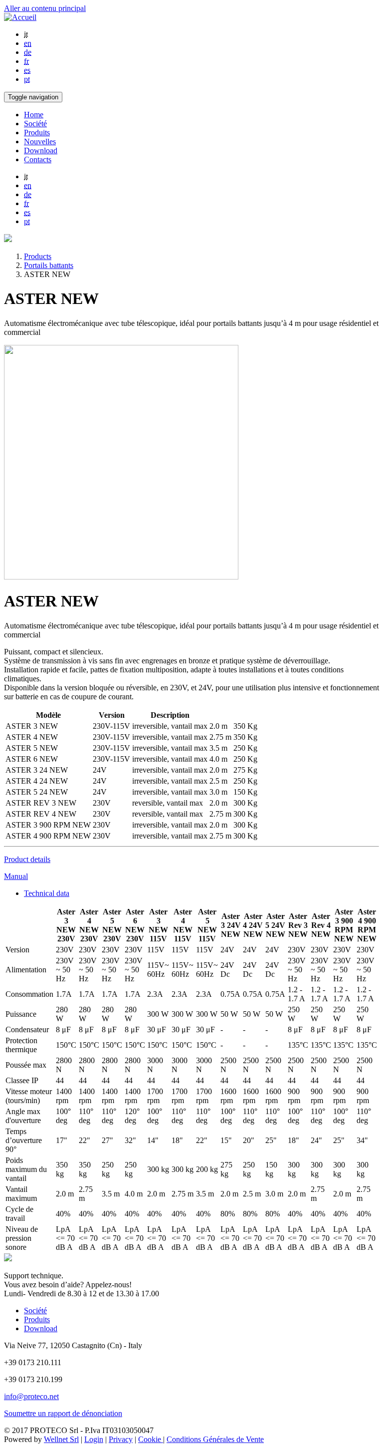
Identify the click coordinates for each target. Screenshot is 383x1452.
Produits (37, 132)
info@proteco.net (31, 1396)
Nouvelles (40, 141)
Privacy (121, 1439)
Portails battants (48, 265)
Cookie (150, 1439)
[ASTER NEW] (121, 577)
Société (35, 123)
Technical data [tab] (46, 893)
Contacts (37, 159)
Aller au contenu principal (45, 8)
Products (37, 256)
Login (93, 1439)
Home (33, 114)
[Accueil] (20, 17)
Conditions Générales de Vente (215, 1439)
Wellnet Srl (61, 1439)
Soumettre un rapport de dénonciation (63, 1413)
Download (40, 150)
